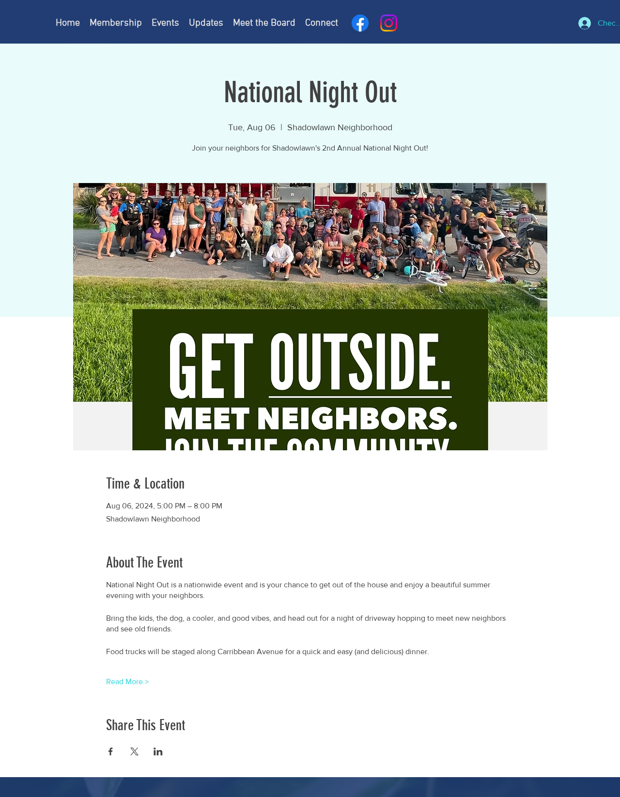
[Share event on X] (134, 751)
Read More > (127, 681)
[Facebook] (360, 23)
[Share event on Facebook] (110, 751)
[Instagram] (388, 23)
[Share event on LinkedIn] (158, 751)
